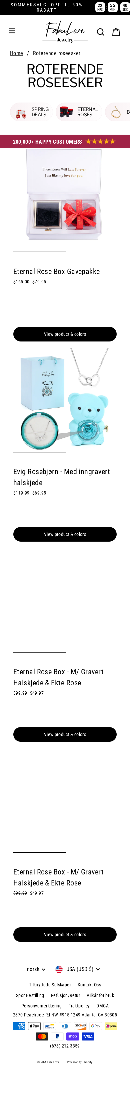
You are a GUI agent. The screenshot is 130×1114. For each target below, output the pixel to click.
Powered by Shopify (80, 1062)
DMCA (102, 1005)
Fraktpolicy (79, 1005)
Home (16, 53)
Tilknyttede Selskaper (50, 984)
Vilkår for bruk (100, 995)
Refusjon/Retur (65, 995)
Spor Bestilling (30, 995)
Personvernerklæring (41, 1005)
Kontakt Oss (89, 984)
